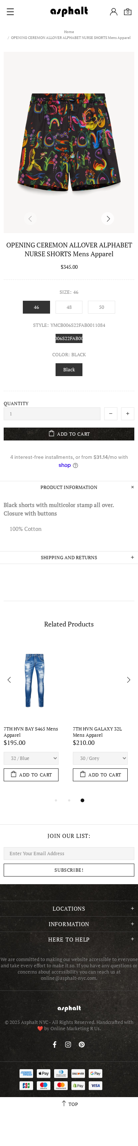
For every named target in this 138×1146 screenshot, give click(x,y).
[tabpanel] (34, 718)
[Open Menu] (10, 11)
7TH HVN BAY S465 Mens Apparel (31, 732)
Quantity (16, 403)
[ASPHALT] (69, 12)
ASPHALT (69, 1009)
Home (69, 31)
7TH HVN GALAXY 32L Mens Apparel (98, 732)
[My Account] (113, 11)
